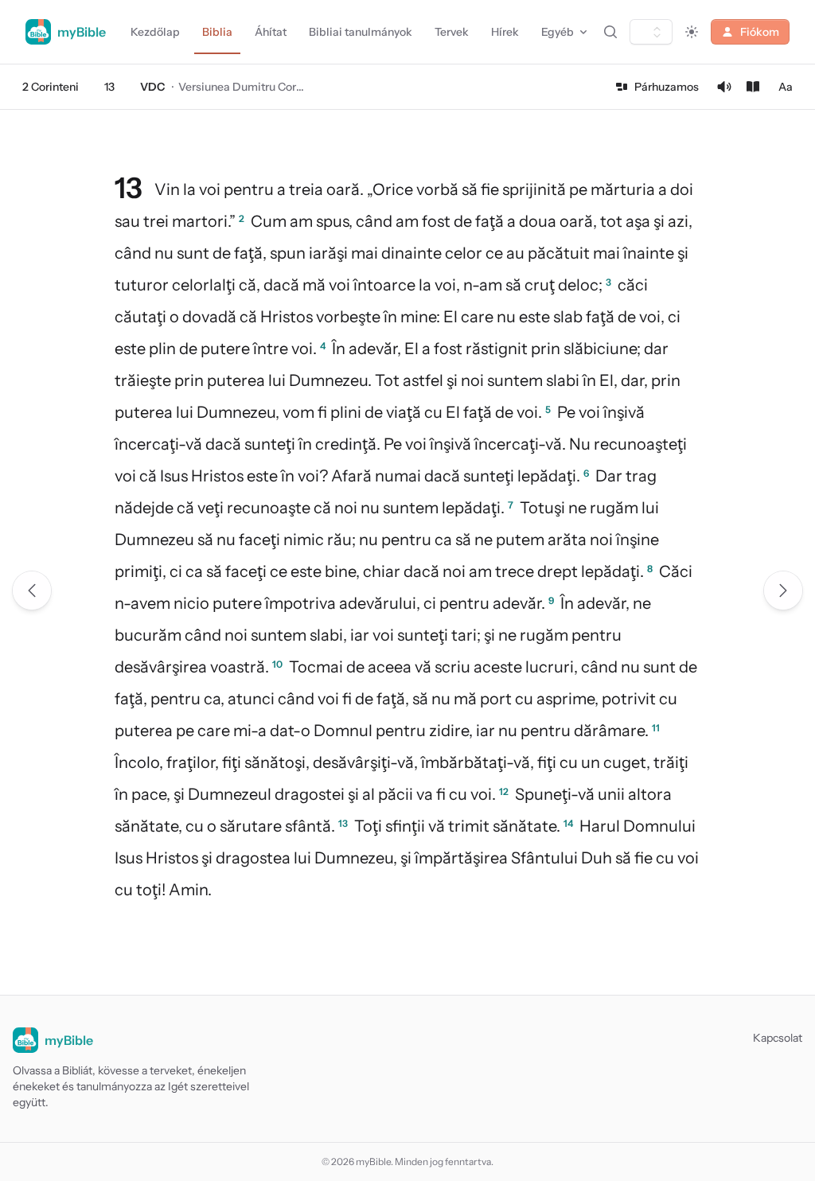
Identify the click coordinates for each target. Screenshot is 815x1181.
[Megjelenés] (691, 32)
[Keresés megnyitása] (610, 32)
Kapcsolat (777, 1038)
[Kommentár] (753, 86)
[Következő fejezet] (783, 590)
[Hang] (724, 86)
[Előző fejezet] (32, 590)
